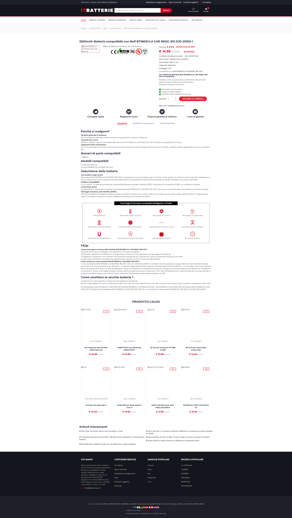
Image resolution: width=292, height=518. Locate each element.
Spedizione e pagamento (156, 2)
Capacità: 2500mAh (167, 65)
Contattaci (206, 2)
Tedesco (144, 510)
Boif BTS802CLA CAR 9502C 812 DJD (187, 71)
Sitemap (117, 486)
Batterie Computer (97, 20)
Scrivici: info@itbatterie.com (173, 106)
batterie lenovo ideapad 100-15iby (149, 504)
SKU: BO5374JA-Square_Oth (192, 56)
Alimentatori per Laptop (155, 20)
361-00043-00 (186, 486)
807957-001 (185, 482)
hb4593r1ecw (125, 504)
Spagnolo (162, 510)
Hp (149, 474)
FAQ (116, 478)
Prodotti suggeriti (190, 2)
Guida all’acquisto (167, 123)
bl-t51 (163, 504)
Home (83, 20)
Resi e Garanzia (175, 2)
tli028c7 (134, 504)
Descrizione (122, 123)
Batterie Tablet (136, 20)
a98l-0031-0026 (114, 504)
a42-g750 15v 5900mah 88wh (194, 504)
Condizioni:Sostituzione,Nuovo (171, 56)
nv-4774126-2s (186, 465)
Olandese (155, 510)
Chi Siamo (118, 465)
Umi (149, 482)
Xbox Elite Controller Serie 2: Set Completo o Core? (102, 431)
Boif (105, 28)
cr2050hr (184, 469)
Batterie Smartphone (117, 20)
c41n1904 (179, 504)
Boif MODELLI (116, 28)
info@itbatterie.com (92, 488)
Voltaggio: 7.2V (165, 68)
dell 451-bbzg (170, 504)
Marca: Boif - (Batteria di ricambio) (173, 59)
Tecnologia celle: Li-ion (169, 62)
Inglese (149, 510)
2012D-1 (85, 157)
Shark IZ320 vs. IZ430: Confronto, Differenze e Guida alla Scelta (173, 441)
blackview (152, 478)
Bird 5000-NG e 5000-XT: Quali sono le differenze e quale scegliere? (108, 444)
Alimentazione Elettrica (178, 20)
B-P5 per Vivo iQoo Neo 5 (96, 405)
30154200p (185, 478)
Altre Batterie (197, 20)
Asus (149, 469)
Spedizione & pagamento (143, 123)
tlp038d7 (184, 474)
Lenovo (151, 465)
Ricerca (166, 10)
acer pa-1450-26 (102, 504)
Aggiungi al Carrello (193, 99)
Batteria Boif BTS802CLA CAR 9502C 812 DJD (141, 28)
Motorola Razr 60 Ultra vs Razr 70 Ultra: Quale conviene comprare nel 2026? (179, 437)
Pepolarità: (162, 47)
